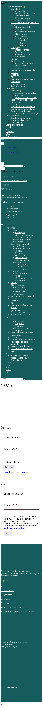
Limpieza (15, 91)
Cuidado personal (14, 7)
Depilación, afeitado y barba (24, 79)
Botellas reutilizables (21, 118)
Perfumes (15, 82)
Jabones (19, 52)
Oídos (13, 77)
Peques (14, 72)
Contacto (5, 599)
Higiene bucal (17, 68)
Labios (23, 41)
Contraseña (10, 449)
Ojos (22, 43)
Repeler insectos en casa (23, 107)
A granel (10, 132)
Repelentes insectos (20, 86)
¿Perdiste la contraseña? (15, 472)
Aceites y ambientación (22, 100)
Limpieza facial (22, 27)
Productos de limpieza (26, 97)
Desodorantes (22, 50)
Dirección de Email (13, 494)
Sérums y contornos (25, 32)
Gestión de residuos (20, 111)
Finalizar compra (14, 152)
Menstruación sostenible (23, 70)
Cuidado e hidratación (26, 63)
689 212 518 (6, 189)
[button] (1, 200)
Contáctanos (12, 136)
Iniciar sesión (7, 590)
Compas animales (14, 125)
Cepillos (19, 95)
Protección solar (18, 84)
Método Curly (22, 20)
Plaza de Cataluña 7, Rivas (14, 181)
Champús (20, 11)
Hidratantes (21, 34)
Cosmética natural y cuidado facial (21, 245)
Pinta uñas (20, 66)
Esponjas (15, 75)
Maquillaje (20, 38)
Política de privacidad (11, 607)
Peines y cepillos (23, 18)
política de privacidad (13, 528)
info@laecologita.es (10, 646)
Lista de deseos (13, 150)
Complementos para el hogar (25, 113)
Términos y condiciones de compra (18, 611)
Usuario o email (12, 438)
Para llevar (11, 116)
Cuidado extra (22, 36)
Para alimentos (18, 122)
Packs (9, 129)
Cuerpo (14, 48)
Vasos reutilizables (20, 120)
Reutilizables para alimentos (25, 109)
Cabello (14, 9)
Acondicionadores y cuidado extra (25, 14)
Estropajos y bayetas (25, 93)
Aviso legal (6, 603)
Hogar (9, 88)
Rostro (23, 45)
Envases (15, 104)
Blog (8, 134)
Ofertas (9, 127)
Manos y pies (17, 61)
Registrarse (6, 595)
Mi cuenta (11, 148)
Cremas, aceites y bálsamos (23, 55)
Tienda (4, 586)
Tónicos (18, 29)
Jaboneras (16, 102)
